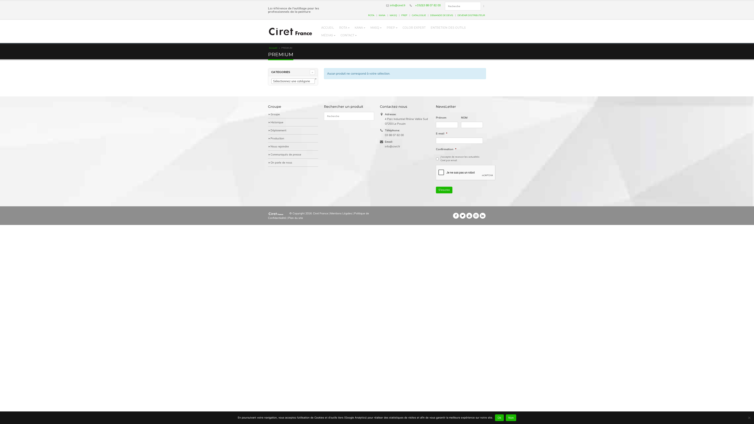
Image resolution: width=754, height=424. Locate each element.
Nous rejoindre (280, 146)
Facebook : (456, 216)
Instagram (476, 216)
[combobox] (293, 81)
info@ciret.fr (397, 5)
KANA (382, 15)
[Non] (749, 418)
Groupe (275, 114)
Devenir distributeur (471, 15)
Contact (347, 35)
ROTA (371, 15)
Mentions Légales (341, 213)
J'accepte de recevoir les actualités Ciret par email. (459, 158)
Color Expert (414, 27)
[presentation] (466, 172)
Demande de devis (441, 15)
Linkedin (483, 216)
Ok (499, 417)
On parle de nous (281, 162)
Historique (277, 122)
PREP (404, 15)
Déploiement (278, 130)
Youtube (469, 216)
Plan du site (295, 217)
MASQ (393, 15)
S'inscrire (444, 190)
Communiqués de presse (286, 154)
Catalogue (419, 15)
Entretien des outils (448, 27)
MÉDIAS (327, 35)
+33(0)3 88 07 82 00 (428, 5)
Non (511, 417)
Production (277, 138)
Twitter (463, 216)
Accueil (327, 27)
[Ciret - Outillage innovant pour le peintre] (290, 31)
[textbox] (293, 81)
